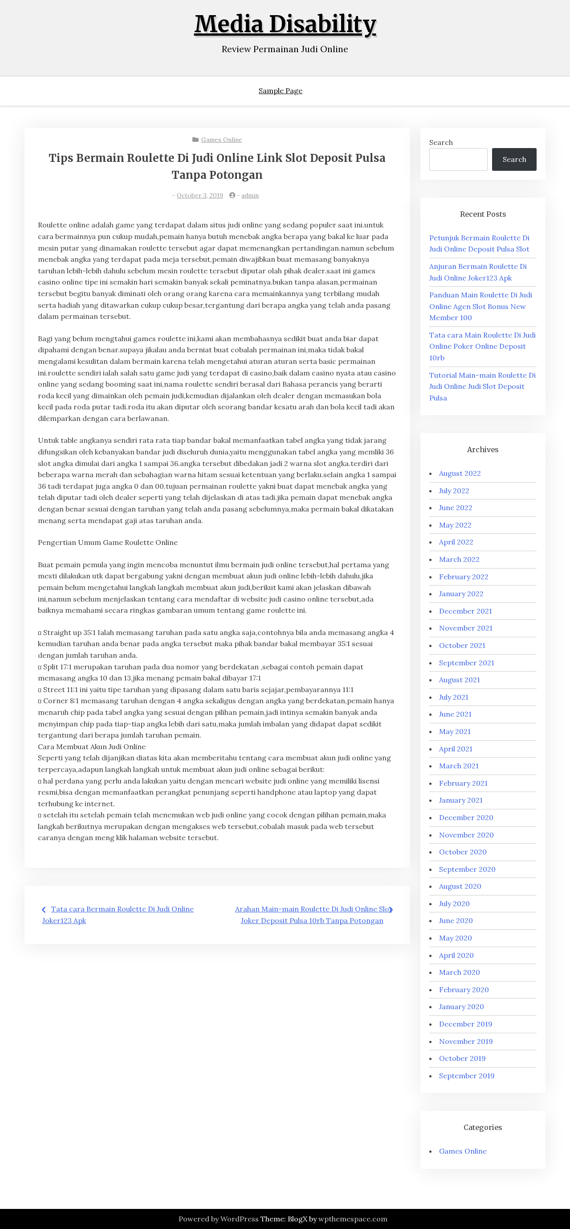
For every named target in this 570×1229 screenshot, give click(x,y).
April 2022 (456, 541)
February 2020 (464, 989)
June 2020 (456, 920)
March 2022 (459, 559)
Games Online (221, 140)
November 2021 (466, 627)
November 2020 (466, 834)
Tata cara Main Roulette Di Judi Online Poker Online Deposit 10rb (482, 346)
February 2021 (463, 783)
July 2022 (454, 490)
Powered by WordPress (219, 1218)
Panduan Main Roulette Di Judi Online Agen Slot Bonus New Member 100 (480, 306)
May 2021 (455, 731)
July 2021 (453, 697)
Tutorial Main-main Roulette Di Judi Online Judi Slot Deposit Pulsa (482, 386)
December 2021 (465, 610)
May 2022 (455, 524)
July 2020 (454, 903)
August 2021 (459, 679)
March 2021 (459, 765)
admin (250, 195)
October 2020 (463, 851)
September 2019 (467, 1075)
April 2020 (456, 955)
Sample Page (280, 90)
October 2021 (462, 645)
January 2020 (461, 1006)
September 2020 (467, 869)
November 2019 (466, 1041)
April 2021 (455, 748)
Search (441, 142)
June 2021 (455, 713)
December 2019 (466, 1023)
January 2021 (461, 800)
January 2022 (461, 593)
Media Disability (285, 24)
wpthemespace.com (352, 1218)
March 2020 (459, 972)
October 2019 (462, 1058)
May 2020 (455, 937)
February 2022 (464, 576)
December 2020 (466, 817)
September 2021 (466, 662)
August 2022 (460, 473)
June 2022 (455, 507)
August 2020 (460, 886)
